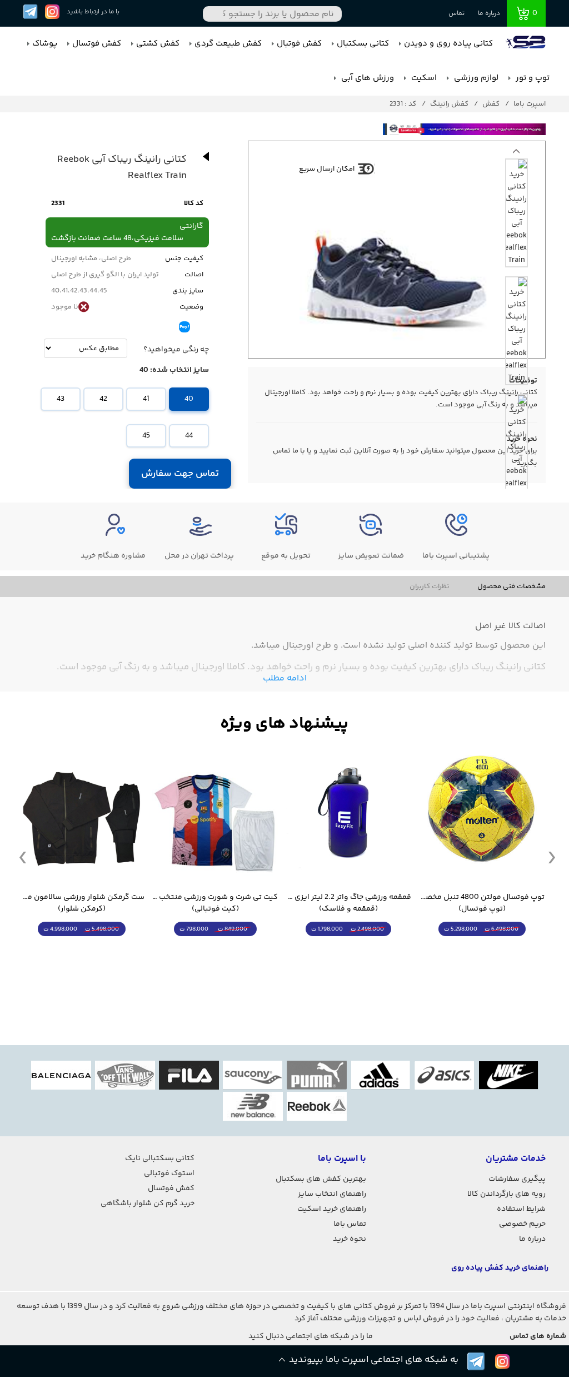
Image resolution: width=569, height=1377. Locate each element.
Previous (22, 857)
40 (188, 399)
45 (146, 436)
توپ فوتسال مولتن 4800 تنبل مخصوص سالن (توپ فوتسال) (482, 903)
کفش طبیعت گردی (228, 43)
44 (189, 436)
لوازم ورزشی (475, 78)
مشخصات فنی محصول (511, 586)
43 (60, 399)
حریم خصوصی (522, 1224)
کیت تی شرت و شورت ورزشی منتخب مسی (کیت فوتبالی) (215, 903)
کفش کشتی (157, 43)
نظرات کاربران (430, 586)
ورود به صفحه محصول (481, 950)
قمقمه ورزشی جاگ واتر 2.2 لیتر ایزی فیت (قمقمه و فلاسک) (348, 903)
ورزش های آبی (366, 78)
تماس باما (349, 1224)
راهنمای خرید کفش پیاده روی (499, 1268)
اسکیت (423, 78)
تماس (456, 13)
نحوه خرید (349, 1239)
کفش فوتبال (299, 43)
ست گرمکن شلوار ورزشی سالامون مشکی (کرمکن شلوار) (81, 903)
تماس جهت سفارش (180, 473)
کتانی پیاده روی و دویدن (448, 43)
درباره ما (489, 13)
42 (103, 399)
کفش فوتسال (96, 43)
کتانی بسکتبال (363, 43)
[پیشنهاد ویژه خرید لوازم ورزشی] (284, 724)
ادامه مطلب (285, 678)
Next (516, 154)
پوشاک (44, 43)
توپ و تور (531, 78)
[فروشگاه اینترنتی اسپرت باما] (526, 44)
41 (146, 399)
